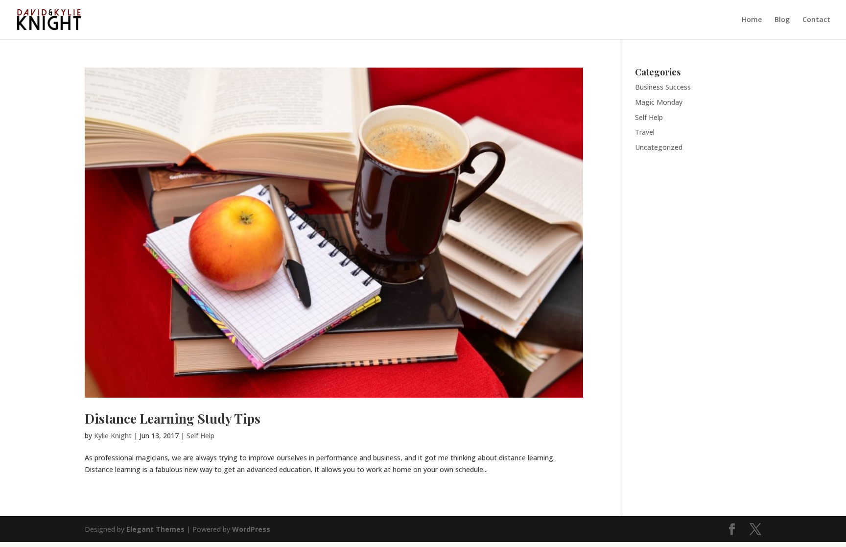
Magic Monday (658, 102)
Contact (816, 20)
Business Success (663, 87)
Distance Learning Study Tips (172, 418)
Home (752, 20)
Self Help (200, 435)
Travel (645, 132)
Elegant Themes (155, 529)
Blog (782, 20)
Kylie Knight (113, 435)
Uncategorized (658, 147)
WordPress (251, 529)
